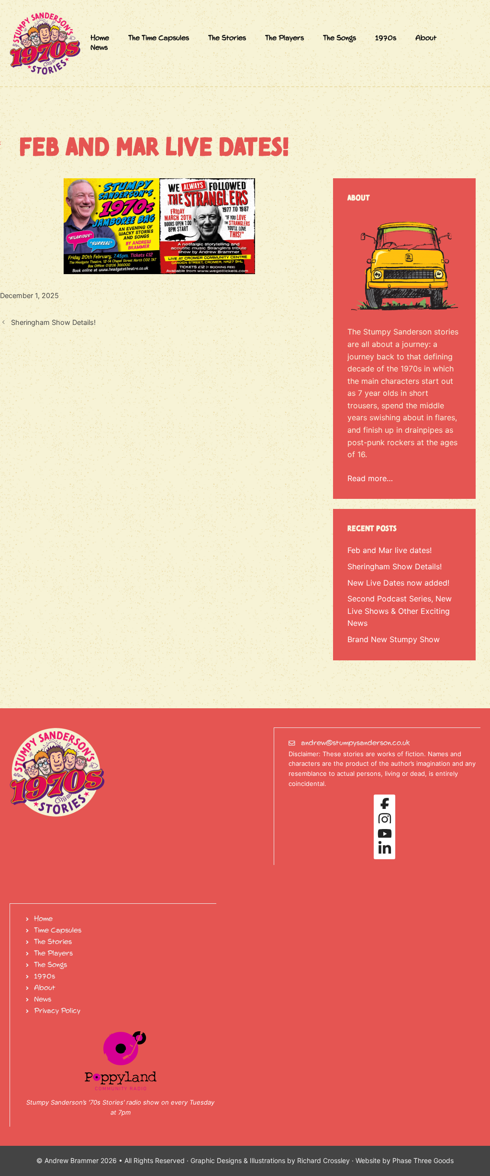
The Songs (339, 38)
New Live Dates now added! (398, 583)
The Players (284, 38)
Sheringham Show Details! (53, 322)
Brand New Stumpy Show (393, 639)
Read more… (370, 478)
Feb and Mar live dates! (389, 550)
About (426, 38)
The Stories (227, 38)
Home (99, 38)
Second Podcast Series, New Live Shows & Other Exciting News (399, 611)
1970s (385, 38)
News (99, 48)
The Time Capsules (158, 38)
